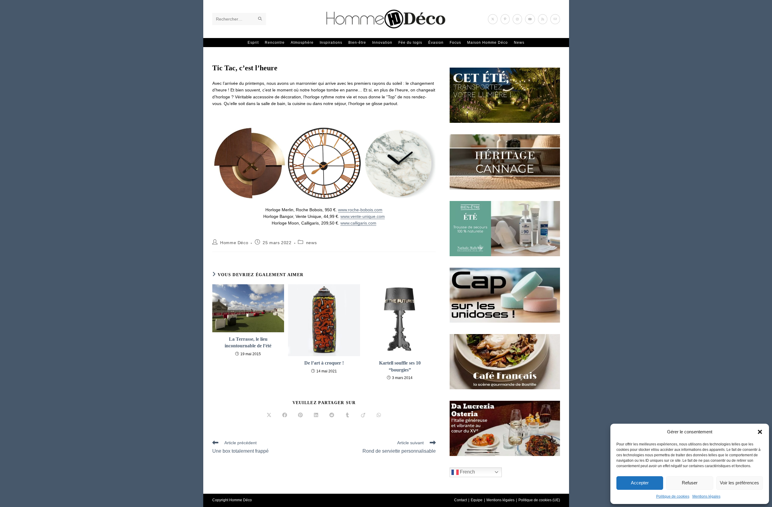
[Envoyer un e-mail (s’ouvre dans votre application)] (555, 19)
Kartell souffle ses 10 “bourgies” (400, 366)
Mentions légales (706, 496)
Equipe (476, 500)
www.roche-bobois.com (360, 209)
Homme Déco (234, 242)
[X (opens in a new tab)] (493, 19)
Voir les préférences (739, 482)
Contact (460, 500)
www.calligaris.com (358, 223)
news (311, 242)
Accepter (640, 482)
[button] (760, 432)
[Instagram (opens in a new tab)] (517, 19)
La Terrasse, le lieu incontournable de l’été (248, 342)
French (467, 471)
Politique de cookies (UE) (539, 500)
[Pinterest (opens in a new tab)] (505, 19)
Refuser (690, 482)
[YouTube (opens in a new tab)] (530, 19)
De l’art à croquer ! (324, 362)
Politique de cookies (672, 496)
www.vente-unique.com (362, 216)
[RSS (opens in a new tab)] (542, 19)
